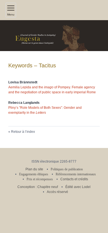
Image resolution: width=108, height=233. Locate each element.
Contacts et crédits (74, 179)
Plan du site (34, 169)
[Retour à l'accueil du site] (54, 35)
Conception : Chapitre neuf (37, 187)
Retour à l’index (23, 132)
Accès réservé (57, 192)
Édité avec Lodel (78, 187)
